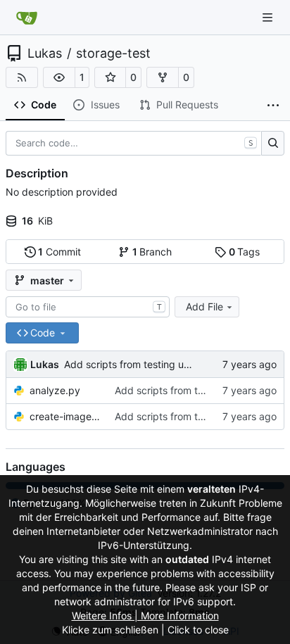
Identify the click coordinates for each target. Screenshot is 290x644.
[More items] (273, 105)
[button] (59, 77)
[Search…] (272, 143)
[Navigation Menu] (269, 17)
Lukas (44, 53)
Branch (152, 252)
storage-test (113, 53)
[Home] (26, 17)
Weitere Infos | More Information (145, 615)
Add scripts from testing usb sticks (144, 364)
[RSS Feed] (22, 77)
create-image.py (65, 416)
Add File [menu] (204, 306)
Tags (244, 252)
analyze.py (55, 390)
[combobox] (88, 306)
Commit (59, 252)
